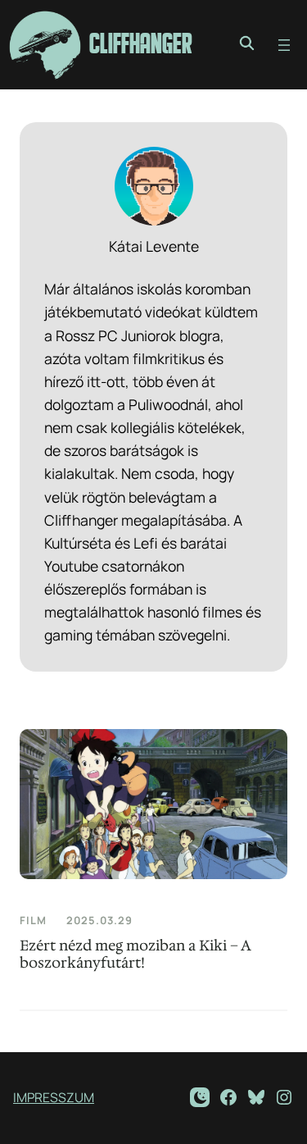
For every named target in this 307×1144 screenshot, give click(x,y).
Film (33, 920)
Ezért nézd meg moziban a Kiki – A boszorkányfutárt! (135, 954)
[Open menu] (284, 45)
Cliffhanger (140, 44)
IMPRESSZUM (53, 1097)
